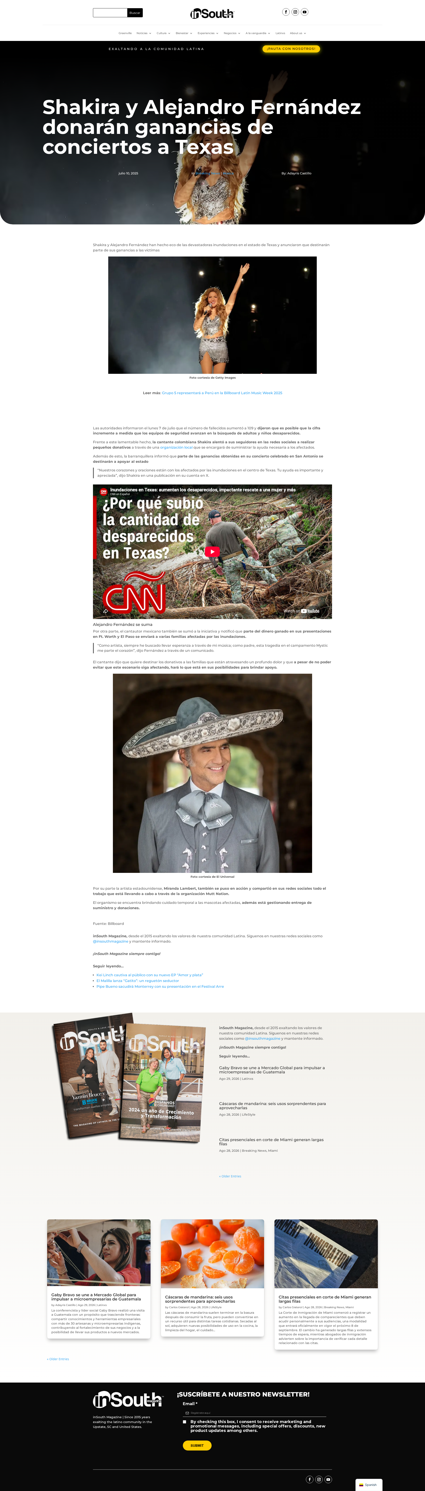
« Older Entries (230, 1176)
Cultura (161, 33)
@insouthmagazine (110, 941)
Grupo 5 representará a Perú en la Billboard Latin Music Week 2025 (222, 393)
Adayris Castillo (65, 1305)
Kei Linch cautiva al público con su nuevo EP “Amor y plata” (150, 975)
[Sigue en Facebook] (286, 12)
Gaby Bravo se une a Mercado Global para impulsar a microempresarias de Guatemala (272, 1069)
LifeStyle (248, 1115)
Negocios (230, 33)
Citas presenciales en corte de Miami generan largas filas (271, 1141)
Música (228, 173)
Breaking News (207, 173)
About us (296, 33)
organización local (176, 447)
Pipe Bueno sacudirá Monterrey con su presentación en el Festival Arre (160, 986)
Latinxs (280, 33)
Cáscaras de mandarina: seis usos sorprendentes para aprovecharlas (272, 1105)
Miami (273, 1151)
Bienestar (182, 33)
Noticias (142, 33)
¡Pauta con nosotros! (291, 49)
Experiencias (206, 33)
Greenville (125, 33)
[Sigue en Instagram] (295, 12)
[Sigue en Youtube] (304, 12)
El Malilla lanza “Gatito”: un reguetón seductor (138, 981)
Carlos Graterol (179, 1307)
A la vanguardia (256, 33)
